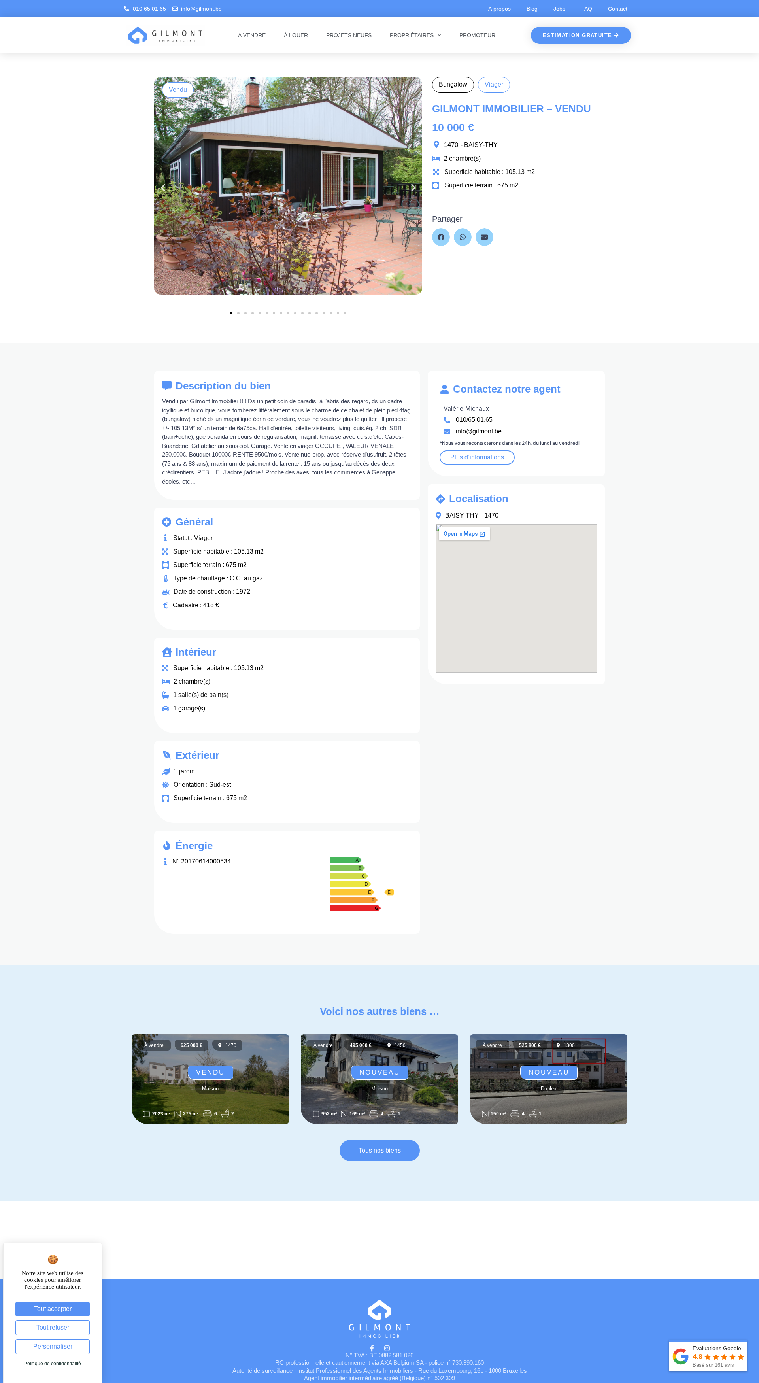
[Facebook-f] (372, 1348)
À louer (296, 35)
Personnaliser (52, 1346)
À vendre (252, 35)
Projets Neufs (349, 35)
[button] (163, 187)
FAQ (586, 9)
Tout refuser (52, 1327)
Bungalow (453, 84)
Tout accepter (53, 1309)
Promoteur (477, 35)
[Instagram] (387, 1348)
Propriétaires (412, 35)
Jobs (559, 9)
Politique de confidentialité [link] (52, 1363)
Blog (532, 9)
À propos (499, 9)
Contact (617, 9)
